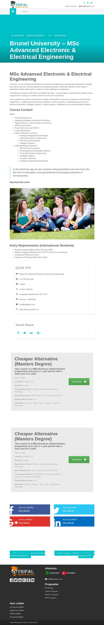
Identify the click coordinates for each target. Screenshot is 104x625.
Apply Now (77, 382)
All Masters (17, 36)
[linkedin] (91, 3)
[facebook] (84, 3)
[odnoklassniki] (28, 580)
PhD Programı (50, 598)
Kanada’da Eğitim (17, 607)
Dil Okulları (49, 588)
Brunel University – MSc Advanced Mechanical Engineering (75, 554)
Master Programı (52, 594)
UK (49, 36)
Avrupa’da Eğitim (16, 617)
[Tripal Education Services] (22, 571)
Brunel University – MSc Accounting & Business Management (27, 554)
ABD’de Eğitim (15, 614)
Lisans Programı (51, 591)
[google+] (24, 580)
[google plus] (38, 333)
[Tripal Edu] (19, 4)
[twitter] (87, 3)
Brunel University (36, 36)
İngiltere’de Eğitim (17, 610)
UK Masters (60, 36)
